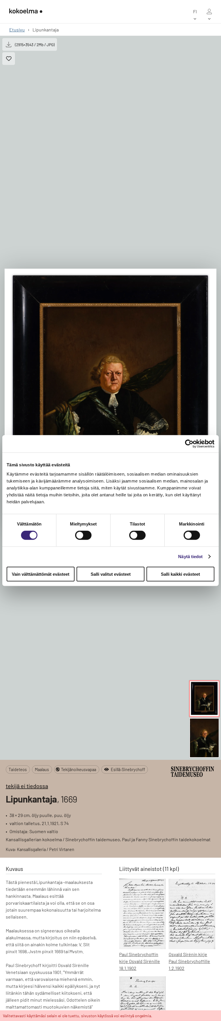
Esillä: (128, 769)
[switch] (83, 535)
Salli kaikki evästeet (180, 573)
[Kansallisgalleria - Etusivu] (26, 11)
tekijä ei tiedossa (27, 785)
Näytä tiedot (190, 556)
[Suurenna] (110, 398)
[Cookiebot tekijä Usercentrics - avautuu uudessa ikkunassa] (189, 444)
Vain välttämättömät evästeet (40, 573)
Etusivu (17, 29)
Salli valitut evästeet (111, 573)
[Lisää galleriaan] (8, 58)
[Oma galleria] (209, 11)
